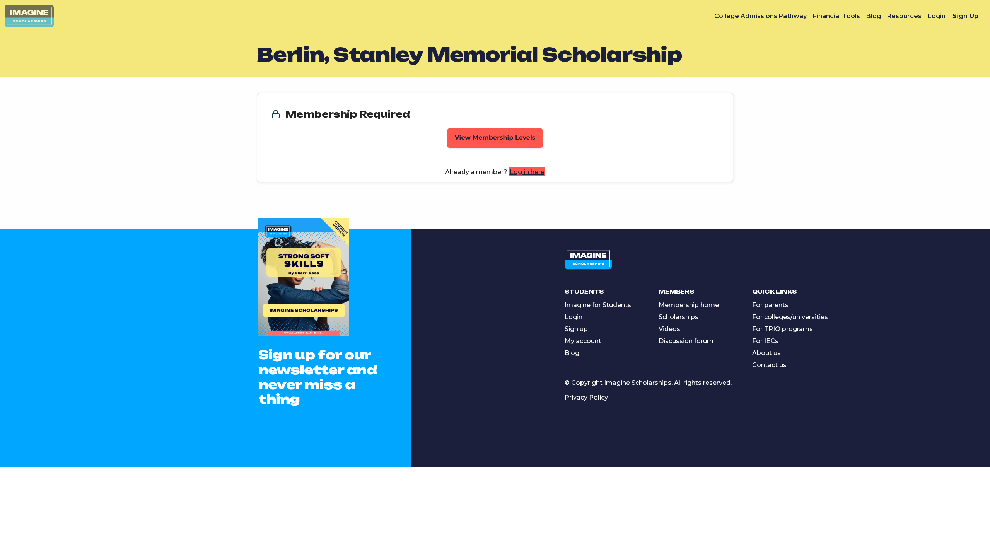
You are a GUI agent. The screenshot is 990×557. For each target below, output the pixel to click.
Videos (669, 329)
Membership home (689, 305)
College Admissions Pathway (760, 16)
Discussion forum (686, 341)
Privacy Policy (586, 397)
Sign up (576, 329)
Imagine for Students (598, 305)
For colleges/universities (790, 317)
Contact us (769, 365)
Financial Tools (836, 16)
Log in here (527, 172)
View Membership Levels (495, 138)
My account (583, 341)
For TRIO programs (782, 329)
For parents (770, 305)
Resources (904, 16)
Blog (873, 16)
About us (766, 353)
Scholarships (678, 317)
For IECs (765, 341)
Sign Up (965, 16)
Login (937, 16)
